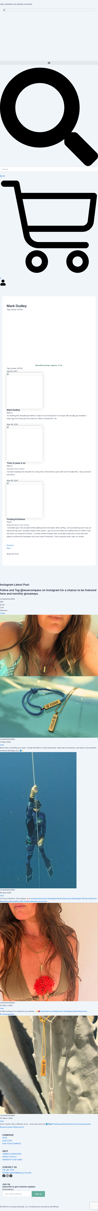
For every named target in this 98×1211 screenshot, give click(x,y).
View (2, 745)
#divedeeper (77, 898)
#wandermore (46, 1011)
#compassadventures (38, 898)
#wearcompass (6, 1127)
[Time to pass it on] (25, 444)
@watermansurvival (39, 901)
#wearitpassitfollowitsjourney (59, 898)
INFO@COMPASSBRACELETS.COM (16, 1173)
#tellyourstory (18, 1127)
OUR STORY (7, 1141)
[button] (49, 63)
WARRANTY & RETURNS (12, 1160)
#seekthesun (57, 1011)
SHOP (4, 1138)
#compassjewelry (7, 1014)
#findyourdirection (89, 898)
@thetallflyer (15, 901)
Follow (2, 613)
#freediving (4, 901)
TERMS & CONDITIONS (11, 1154)
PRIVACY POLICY (9, 1157)
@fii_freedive (25, 901)
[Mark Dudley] (25, 390)
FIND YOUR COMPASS (11, 1144)
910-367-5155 (8, 1170)
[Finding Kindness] (25, 500)
